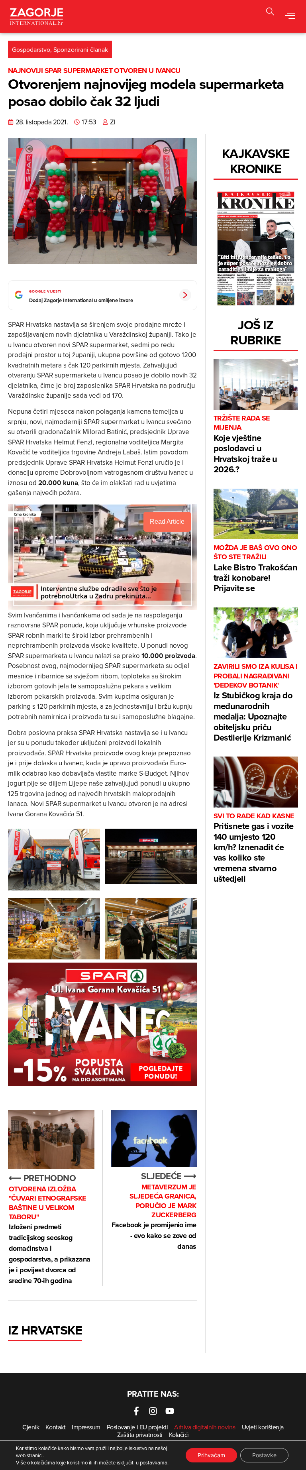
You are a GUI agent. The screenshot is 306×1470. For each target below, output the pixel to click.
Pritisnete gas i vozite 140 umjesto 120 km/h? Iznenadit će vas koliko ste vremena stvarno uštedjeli (254, 848)
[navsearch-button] (270, 12)
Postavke (264, 1455)
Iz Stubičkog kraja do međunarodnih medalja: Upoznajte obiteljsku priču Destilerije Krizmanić (256, 703)
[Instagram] (153, 1411)
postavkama (153, 1462)
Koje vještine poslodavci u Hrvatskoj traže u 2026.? (245, 445)
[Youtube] (169, 1411)
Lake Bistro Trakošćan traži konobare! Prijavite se (255, 569)
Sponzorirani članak (80, 49)
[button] (290, 16)
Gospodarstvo (31, 49)
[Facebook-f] (136, 1411)
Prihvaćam (211, 1455)
